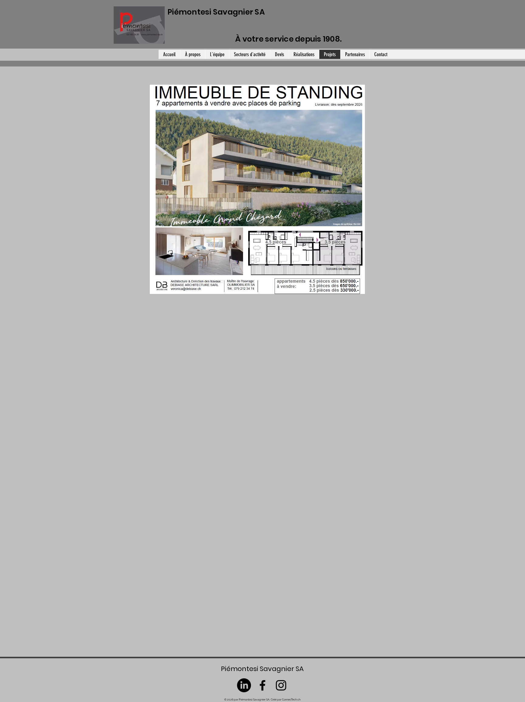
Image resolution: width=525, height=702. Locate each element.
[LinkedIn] (244, 685)
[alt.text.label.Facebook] (262, 685)
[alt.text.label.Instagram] (281, 685)
